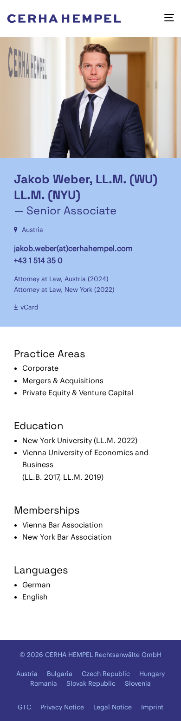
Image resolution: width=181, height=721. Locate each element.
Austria (27, 674)
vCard (29, 307)
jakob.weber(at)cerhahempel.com (73, 248)
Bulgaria (59, 674)
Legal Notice (112, 707)
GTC (24, 707)
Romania (43, 683)
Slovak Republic (91, 683)
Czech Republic (106, 674)
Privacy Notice (62, 707)
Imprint (152, 707)
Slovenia (138, 683)
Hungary (152, 674)
